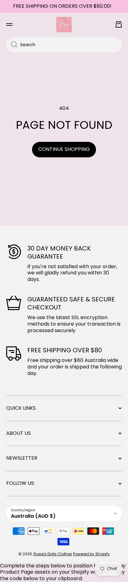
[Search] (11, 44)
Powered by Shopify (91, 554)
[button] (119, 24)
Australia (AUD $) (33, 516)
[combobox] (64, 44)
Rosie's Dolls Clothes (53, 554)
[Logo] (64, 24)
